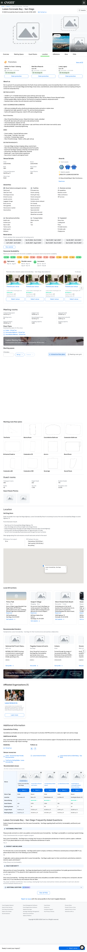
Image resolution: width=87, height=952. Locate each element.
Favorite (83, 10)
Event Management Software (30, 905)
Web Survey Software (28, 913)
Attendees (6, 352)
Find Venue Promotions (7, 909)
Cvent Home (47, 905)
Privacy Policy (68, 905)
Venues (8, 6)
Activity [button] (7, 659)
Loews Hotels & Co (11, 703)
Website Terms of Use (70, 909)
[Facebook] (35, 748)
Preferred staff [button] (58, 659)
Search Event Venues (7, 907)
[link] (15, 640)
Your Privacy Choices (49, 911)
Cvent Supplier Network (8, 905)
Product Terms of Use (70, 907)
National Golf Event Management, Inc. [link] (15, 646)
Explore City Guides (7, 911)
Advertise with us (69, 911)
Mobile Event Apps (27, 909)
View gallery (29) (80, 49)
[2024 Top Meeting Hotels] (67, 167)
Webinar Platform (27, 915)
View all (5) (79, 62)
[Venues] (84, 2)
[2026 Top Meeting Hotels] (61, 167)
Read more (62, 181)
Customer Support (48, 909)
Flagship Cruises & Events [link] (39, 646)
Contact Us (46, 907)
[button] (26, 33)
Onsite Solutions (6, 913)
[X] (31, 748)
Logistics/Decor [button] (82, 659)
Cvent (2, 6)
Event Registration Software (30, 907)
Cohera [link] (56, 646)
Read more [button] (9, 613)
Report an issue (26, 899)
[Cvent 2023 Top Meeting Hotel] (74, 167)
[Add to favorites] (41, 773)
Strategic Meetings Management (31, 911)
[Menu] (2, 2)
